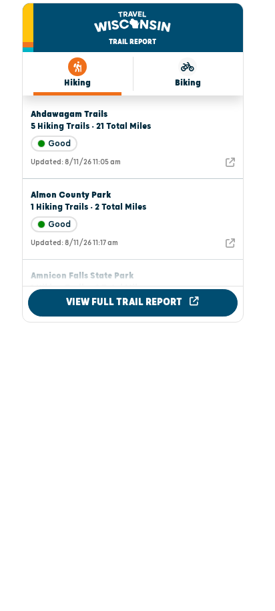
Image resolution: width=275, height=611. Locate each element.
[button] (69, 114)
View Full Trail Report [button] (125, 302)
